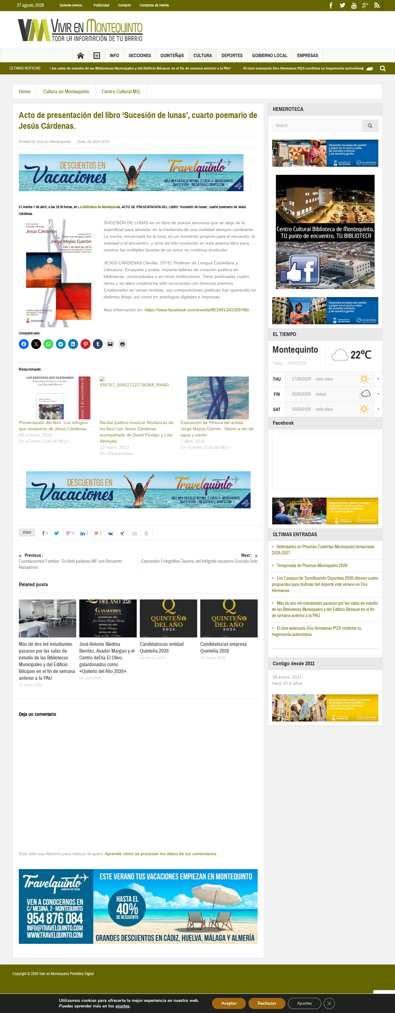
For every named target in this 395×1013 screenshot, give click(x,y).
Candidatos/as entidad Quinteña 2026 (162, 647)
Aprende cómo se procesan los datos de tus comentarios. (161, 853)
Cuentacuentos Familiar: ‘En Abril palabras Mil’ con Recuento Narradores (70, 561)
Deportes (232, 55)
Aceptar (229, 1003)
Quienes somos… (72, 5)
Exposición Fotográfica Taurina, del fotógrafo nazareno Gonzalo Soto (199, 558)
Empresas (307, 55)
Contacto (124, 5)
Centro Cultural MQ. (121, 91)
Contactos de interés (154, 5)
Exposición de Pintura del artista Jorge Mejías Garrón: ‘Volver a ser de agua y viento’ (217, 428)
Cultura (202, 55)
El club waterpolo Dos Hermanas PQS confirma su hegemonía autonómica (276, 68)
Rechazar (267, 1003)
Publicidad (101, 5)
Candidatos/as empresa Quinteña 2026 (223, 647)
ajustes (122, 1006)
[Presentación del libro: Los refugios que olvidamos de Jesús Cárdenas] (56, 397)
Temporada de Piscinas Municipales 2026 (312, 566)
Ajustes (304, 1003)
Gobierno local (270, 55)
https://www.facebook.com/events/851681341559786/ (197, 309)
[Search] (370, 126)
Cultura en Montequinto (66, 91)
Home (25, 91)
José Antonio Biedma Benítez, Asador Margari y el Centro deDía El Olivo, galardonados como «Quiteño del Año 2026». (107, 658)
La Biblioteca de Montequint (98, 207)
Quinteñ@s (172, 55)
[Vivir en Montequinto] (82, 29)
